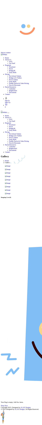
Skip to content (5, 52)
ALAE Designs (26, 407)
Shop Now (4, 405)
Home (7, 161)
